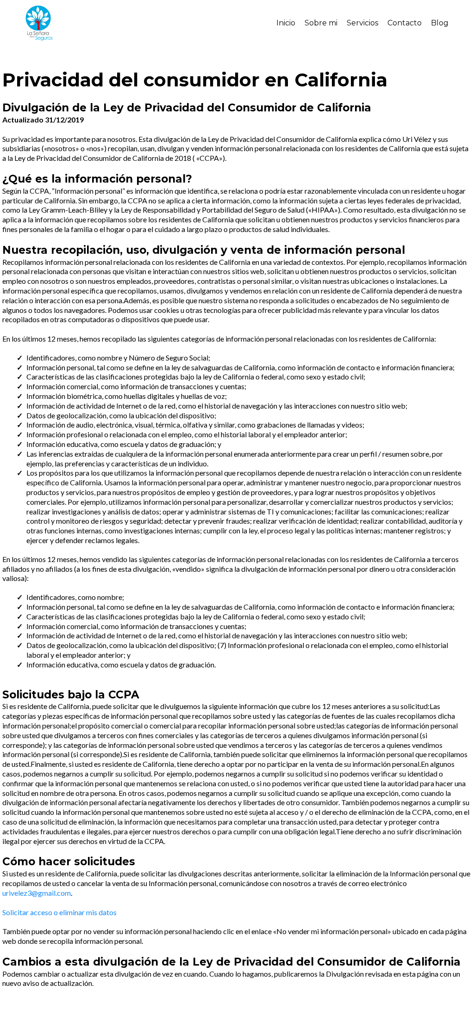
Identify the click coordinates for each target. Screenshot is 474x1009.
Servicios (362, 22)
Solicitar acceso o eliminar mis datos (59, 912)
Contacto (404, 22)
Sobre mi (321, 22)
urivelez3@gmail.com (36, 892)
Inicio (285, 22)
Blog (440, 22)
